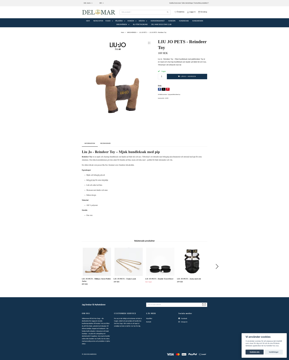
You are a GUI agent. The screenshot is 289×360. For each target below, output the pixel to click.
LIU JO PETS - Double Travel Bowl (159, 288)
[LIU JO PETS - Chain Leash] (129, 271)
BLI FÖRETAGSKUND (140, 33)
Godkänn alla (254, 352)
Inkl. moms (87, 3)
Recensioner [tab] (105, 152)
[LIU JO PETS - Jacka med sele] (192, 271)
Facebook (184, 327)
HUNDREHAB (184, 30)
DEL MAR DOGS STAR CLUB (161, 33)
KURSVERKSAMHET (158, 30)
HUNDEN (130, 30)
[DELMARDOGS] (113, 15)
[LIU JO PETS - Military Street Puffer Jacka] (97, 271)
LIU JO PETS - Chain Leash (125, 288)
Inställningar (274, 352)
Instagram (184, 331)
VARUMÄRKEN (121, 33)
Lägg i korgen (188, 85)
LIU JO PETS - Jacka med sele (189, 288)
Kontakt (148, 331)
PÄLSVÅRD (119, 30)
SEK (100, 3)
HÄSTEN (142, 30)
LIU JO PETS (143, 41)
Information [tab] (90, 152)
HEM (88, 30)
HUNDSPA (171, 30)
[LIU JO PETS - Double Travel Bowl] (160, 271)
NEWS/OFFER (98, 30)
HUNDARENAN (197, 30)
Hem (122, 41)
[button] (113, 30)
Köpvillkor (149, 327)
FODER (108, 30)
